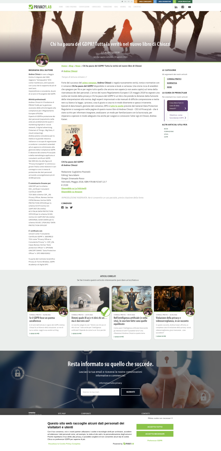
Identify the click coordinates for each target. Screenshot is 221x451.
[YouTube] (189, 7)
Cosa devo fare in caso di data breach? (177, 105)
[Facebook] (182, 7)
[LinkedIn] (176, 7)
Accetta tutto (154, 427)
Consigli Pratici (174, 79)
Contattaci (137, 7)
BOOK (166, 128)
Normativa (172, 83)
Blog (116, 7)
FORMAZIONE (169, 131)
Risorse (123, 7)
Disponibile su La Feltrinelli (73, 188)
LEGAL (166, 134)
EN (125, 1)
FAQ (129, 7)
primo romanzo (89, 83)
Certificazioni (84, 7)
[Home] (40, 7)
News (77, 66)
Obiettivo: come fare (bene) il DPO (177, 116)
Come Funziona (70, 7)
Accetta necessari (154, 434)
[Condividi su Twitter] (71, 207)
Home (61, 7)
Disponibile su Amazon (71, 192)
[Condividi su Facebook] (62, 207)
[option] (47, 311)
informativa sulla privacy (110, 383)
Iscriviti (130, 392)
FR (128, 1)
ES (131, 1)
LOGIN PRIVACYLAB (184, 1)
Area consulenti (145, 1)
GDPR (166, 136)
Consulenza (96, 7)
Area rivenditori (165, 1)
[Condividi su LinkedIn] (67, 207)
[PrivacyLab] (128, 443)
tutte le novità (116, 106)
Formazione (107, 7)
